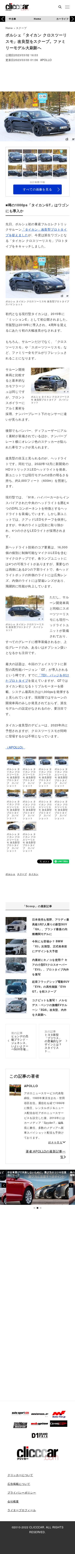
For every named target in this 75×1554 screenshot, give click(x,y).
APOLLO (46, 60)
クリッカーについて (20, 1475)
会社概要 (13, 1501)
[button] (72, 19)
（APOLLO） (15, 747)
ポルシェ (10, 874)
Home (37, 18)
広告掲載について (19, 1484)
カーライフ (62, 18)
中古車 (12, 18)
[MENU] (67, 7)
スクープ (21, 28)
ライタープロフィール (22, 1510)
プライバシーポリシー (22, 1492)
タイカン (33, 874)
